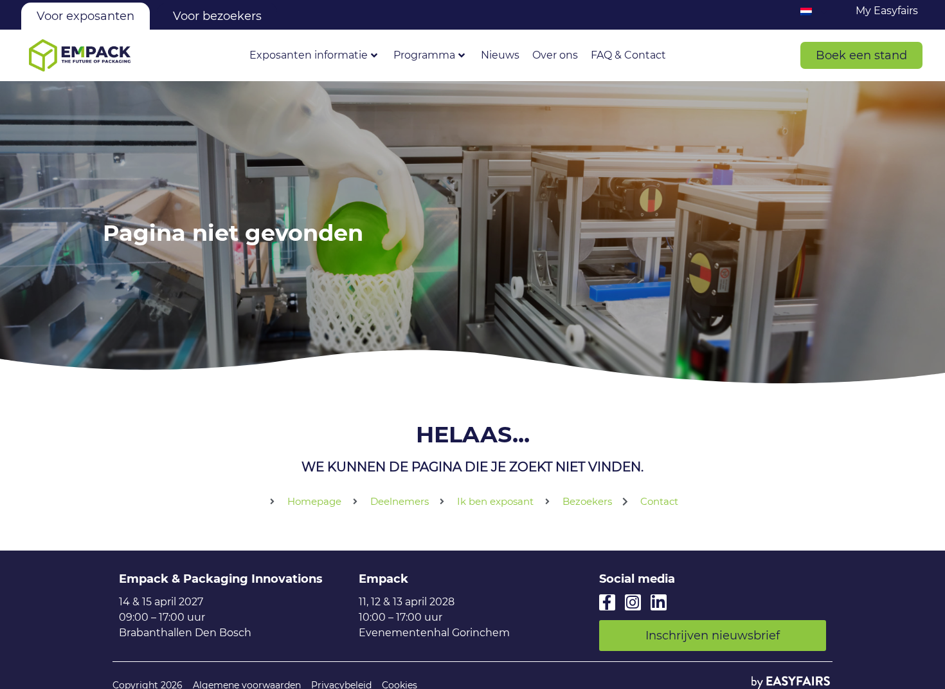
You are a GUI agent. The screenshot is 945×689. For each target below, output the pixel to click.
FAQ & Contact (628, 55)
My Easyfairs (887, 11)
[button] (861, 55)
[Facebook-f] (607, 602)
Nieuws (500, 55)
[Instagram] (633, 602)
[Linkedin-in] (659, 602)
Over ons (555, 55)
